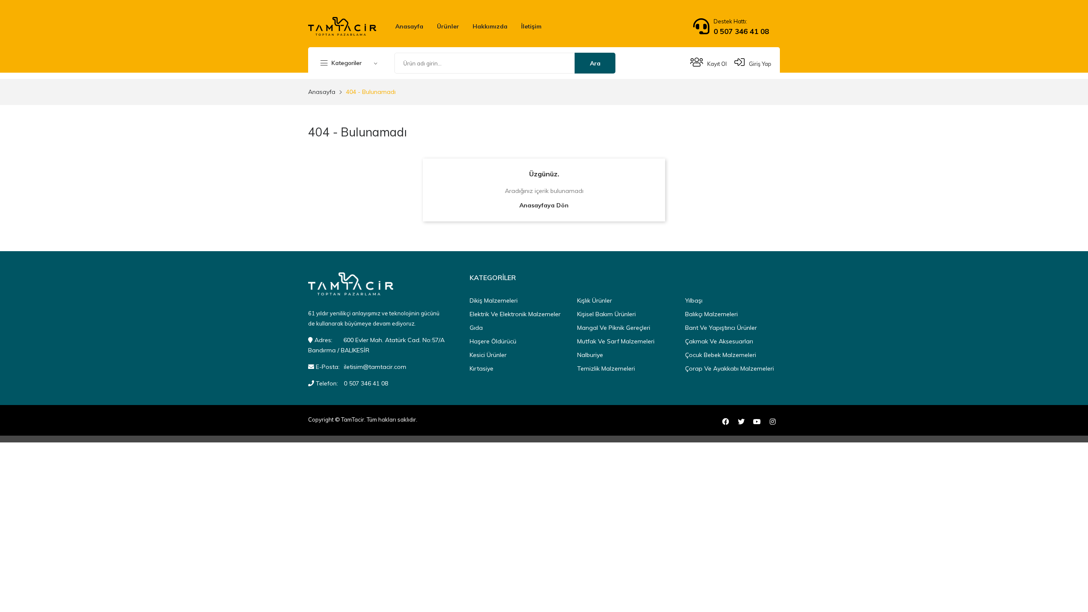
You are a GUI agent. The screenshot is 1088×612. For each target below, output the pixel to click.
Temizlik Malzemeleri (606, 368)
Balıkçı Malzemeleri (711, 314)
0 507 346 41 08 (741, 31)
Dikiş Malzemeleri (494, 300)
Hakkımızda (490, 26)
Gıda (476, 328)
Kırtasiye (481, 368)
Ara (595, 63)
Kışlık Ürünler (594, 300)
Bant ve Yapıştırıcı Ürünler (721, 328)
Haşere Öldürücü (493, 341)
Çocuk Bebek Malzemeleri (720, 355)
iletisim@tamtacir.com (375, 367)
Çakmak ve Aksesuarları (719, 341)
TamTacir (352, 419)
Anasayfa (409, 26)
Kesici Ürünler (488, 355)
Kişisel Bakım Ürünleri (606, 314)
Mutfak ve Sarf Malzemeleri (615, 341)
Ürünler (448, 26)
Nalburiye (590, 355)
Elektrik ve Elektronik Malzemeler (515, 314)
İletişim (531, 26)
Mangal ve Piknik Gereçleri (613, 328)
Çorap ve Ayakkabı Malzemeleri (729, 368)
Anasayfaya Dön (544, 205)
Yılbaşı (694, 300)
